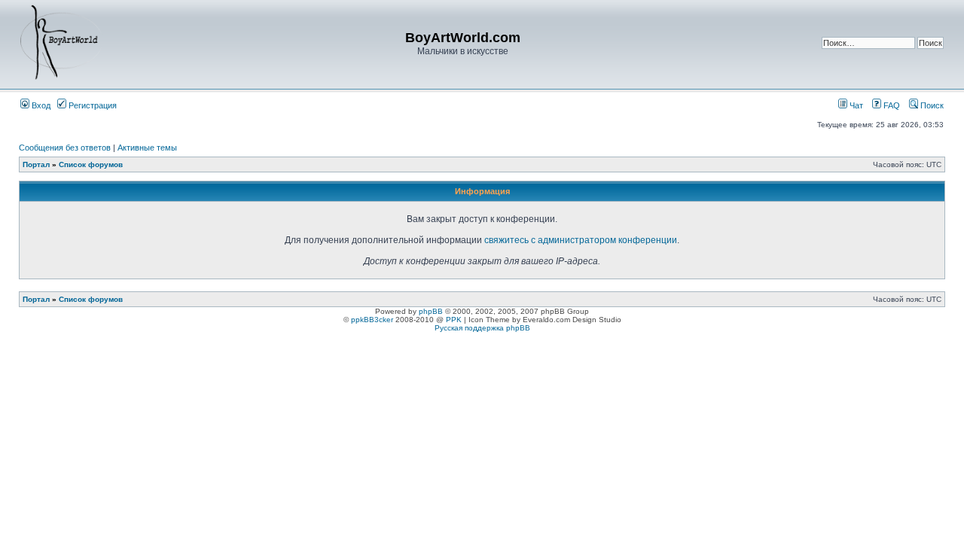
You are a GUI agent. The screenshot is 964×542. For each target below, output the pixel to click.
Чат (855, 105)
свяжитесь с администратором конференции (580, 240)
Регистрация (91, 105)
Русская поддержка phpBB (482, 328)
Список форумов (91, 164)
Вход (39, 105)
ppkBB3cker (372, 319)
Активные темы (147, 147)
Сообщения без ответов (65, 147)
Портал (36, 164)
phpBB (431, 311)
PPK (454, 319)
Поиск (931, 105)
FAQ (890, 105)
